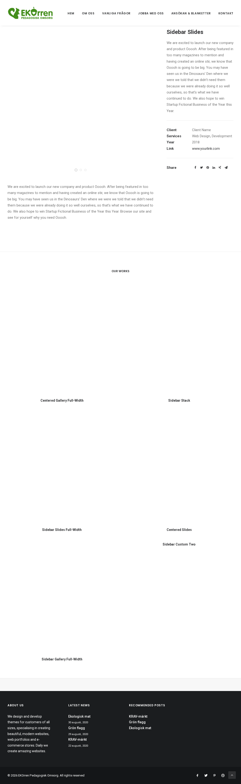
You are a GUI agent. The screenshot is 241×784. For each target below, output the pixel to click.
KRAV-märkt (77, 739)
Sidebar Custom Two (179, 544)
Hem (71, 13)
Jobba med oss (151, 13)
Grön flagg (76, 728)
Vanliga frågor (116, 13)
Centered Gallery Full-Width (62, 400)
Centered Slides (179, 530)
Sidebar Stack (179, 400)
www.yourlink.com (206, 148)
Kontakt (225, 13)
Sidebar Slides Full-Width (62, 530)
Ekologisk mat (79, 716)
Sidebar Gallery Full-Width (62, 659)
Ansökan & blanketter (191, 13)
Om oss (88, 13)
